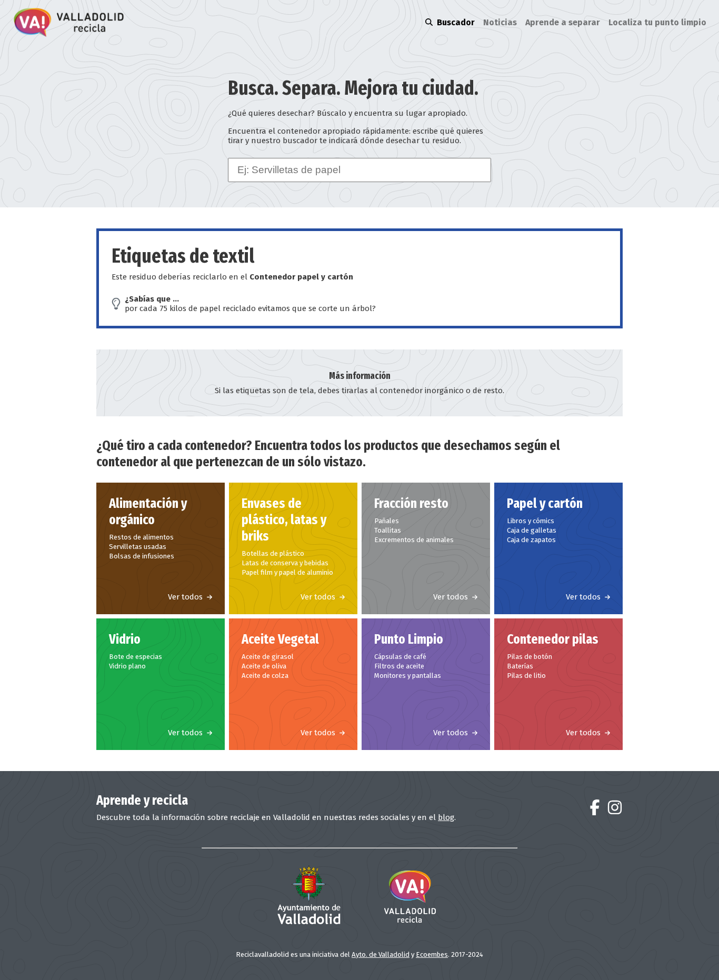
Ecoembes (432, 954)
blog (446, 817)
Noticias (500, 22)
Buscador (456, 22)
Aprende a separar (562, 22)
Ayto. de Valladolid (381, 954)
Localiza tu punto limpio (657, 22)
